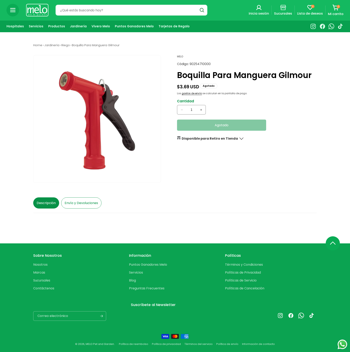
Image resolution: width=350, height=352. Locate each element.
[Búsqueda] (202, 10)
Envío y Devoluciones (81, 203)
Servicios (136, 272)
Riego (65, 45)
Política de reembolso (133, 344)
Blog (132, 280)
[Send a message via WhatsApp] (342, 344)
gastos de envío (192, 93)
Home (37, 45)
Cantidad (185, 101)
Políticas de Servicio (241, 280)
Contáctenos (43, 288)
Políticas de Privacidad (243, 272)
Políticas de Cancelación (244, 288)
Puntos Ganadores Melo (148, 264)
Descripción (46, 203)
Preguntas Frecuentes (146, 288)
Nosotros (40, 264)
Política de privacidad (166, 344)
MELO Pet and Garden (100, 344)
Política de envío (227, 344)
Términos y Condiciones (244, 264)
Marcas (39, 272)
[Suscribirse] (101, 316)
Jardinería (51, 45)
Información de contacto (258, 344)
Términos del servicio (199, 344)
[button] (12, 10)
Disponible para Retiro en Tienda (210, 138)
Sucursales (41, 280)
